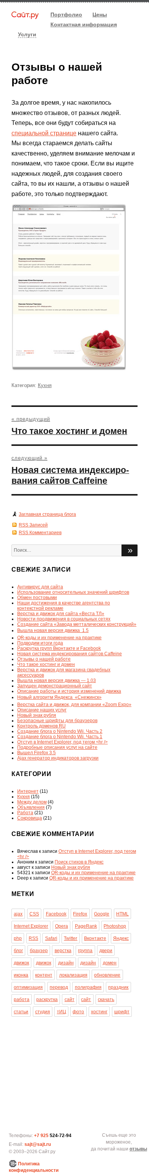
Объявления (31, 807)
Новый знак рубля (36, 715)
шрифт (122, 1011)
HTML (122, 914)
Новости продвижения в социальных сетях (63, 619)
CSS (34, 914)
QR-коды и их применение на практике (59, 637)
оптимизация (28, 987)
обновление (107, 975)
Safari (51, 938)
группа (85, 950)
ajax (18, 914)
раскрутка (47, 999)
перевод (59, 987)
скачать (106, 999)
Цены (99, 14)
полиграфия (88, 987)
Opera (61, 926)
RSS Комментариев (40, 532)
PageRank (86, 926)
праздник (118, 987)
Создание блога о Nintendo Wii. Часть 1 (59, 736)
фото (78, 1011)
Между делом (32, 802)
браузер (39, 950)
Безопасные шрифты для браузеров (57, 720)
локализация (73, 975)
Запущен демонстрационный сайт (54, 686)
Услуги (27, 34)
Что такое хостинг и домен (46, 664)
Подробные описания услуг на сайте (57, 747)
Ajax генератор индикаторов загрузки (58, 758)
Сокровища (29, 818)
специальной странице (43, 133)
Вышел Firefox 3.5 (36, 752)
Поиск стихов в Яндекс (79, 862)
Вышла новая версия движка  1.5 (53, 630)
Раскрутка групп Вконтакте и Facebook (59, 648)
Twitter (70, 938)
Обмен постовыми (37, 597)
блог (18, 950)
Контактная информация (83, 24)
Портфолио (66, 14)
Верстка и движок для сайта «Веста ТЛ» (60, 613)
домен (110, 963)
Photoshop (115, 926)
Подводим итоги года (40, 643)
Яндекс (121, 938)
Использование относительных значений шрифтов (73, 592)
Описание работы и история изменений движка (69, 691)
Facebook (56, 914)
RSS (33, 938)
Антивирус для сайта (40, 587)
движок (21, 963)
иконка (21, 975)
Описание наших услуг (41, 710)
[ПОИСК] (129, 550)
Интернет (28, 791)
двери (105, 950)
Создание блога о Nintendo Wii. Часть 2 (59, 731)
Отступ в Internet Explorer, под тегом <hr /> (62, 742)
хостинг (99, 1011)
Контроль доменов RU (41, 726)
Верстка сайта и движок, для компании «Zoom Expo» (74, 704)
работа (21, 999)
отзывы (138, 1149)
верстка (63, 950)
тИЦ (61, 1011)
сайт (69, 999)
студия (42, 1011)
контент (43, 975)
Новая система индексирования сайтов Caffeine (69, 653)
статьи (21, 1011)
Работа (25, 812)
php (18, 938)
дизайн (66, 963)
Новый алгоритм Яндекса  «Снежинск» (59, 697)
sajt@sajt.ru (37, 1144)
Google (101, 914)
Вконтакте (95, 938)
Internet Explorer (31, 926)
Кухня (45, 385)
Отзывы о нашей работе (44, 659)
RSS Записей (33, 525)
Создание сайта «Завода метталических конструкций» (76, 624)
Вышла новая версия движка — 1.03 (56, 680)
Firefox (80, 914)
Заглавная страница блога (47, 514)
